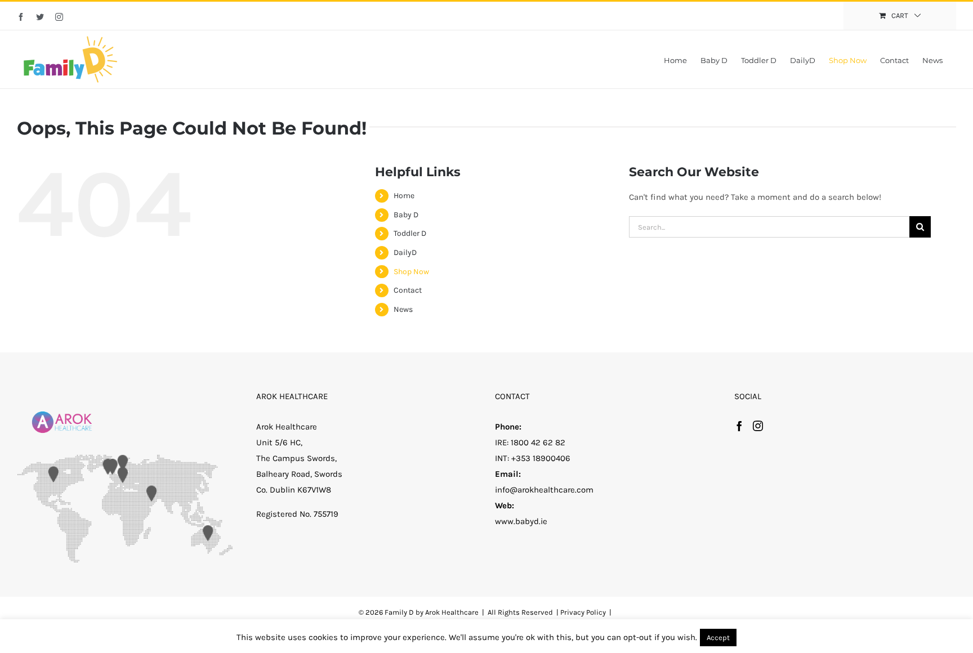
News (403, 309)
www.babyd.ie (521, 521)
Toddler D (410, 233)
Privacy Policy (583, 612)
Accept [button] (718, 637)
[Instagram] (758, 426)
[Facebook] (739, 426)
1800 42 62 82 (538, 442)
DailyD (405, 252)
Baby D (406, 215)
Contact (408, 290)
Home (404, 195)
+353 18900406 (540, 458)
